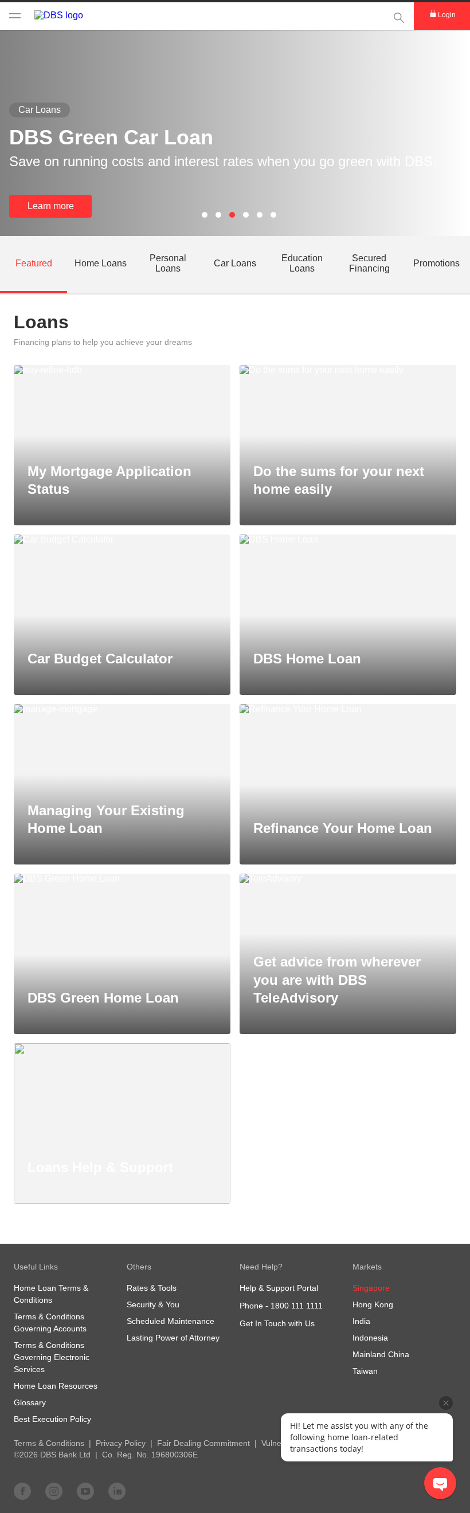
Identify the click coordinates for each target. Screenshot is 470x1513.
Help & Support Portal (279, 1287)
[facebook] (22, 1490)
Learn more (51, 206)
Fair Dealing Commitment (203, 1443)
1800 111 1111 (297, 1305)
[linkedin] (117, 1490)
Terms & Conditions (49, 1443)
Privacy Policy (121, 1443)
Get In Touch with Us (277, 1323)
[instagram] (53, 1490)
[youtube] (85, 1490)
